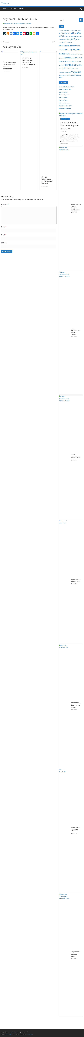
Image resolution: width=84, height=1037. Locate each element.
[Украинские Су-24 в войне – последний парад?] (64, 955)
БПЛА (75, 46)
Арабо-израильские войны (66, 86)
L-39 (72, 33)
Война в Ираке (63, 92)
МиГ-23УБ (79, 61)
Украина (76, 72)
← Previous (4, 42)
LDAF (76, 33)
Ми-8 (80, 58)
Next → (54, 42)
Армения (69, 42)
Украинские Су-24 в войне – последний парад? (76, 953)
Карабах (67, 57)
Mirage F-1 (66, 36)
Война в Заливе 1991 (73, 54)
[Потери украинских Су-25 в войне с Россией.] (48, 52)
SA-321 (71, 36)
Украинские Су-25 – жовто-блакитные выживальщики (28, 61)
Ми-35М (66, 61)
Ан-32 (64, 42)
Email (3, 235)
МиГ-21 (70, 61)
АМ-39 (64, 39)
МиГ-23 (74, 61)
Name (3, 227)
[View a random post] (81, 9)
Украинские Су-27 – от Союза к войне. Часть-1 (76, 829)
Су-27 (69, 68)
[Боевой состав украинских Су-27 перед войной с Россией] (64, 706)
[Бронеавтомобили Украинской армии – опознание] (9, 52)
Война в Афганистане (65, 89)
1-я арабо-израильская (64, 30)
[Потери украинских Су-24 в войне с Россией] (64, 457)
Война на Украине (64, 103)
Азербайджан (73, 39)
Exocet (71, 30)
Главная (5, 8)
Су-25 (64, 68)
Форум (21, 8)
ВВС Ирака (70, 49)
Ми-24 (61, 61)
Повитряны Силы (72, 64)
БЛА (71, 46)
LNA (79, 33)
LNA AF (61, 36)
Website (3, 243)
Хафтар (70, 75)
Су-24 (60, 68)
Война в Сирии (63, 100)
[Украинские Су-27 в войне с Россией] (64, 581)
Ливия (74, 57)
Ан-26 (60, 42)
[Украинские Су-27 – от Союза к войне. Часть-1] (64, 830)
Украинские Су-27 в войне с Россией (76, 580)
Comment (5, 204)
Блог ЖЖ (13, 8)
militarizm (71, 132)
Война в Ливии (63, 97)
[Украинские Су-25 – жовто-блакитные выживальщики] (29, 52)
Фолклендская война (63, 75)
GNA (60, 33)
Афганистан (64, 45)
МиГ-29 (61, 65)
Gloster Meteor (77, 30)
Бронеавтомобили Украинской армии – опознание (9, 65)
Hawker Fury (66, 33)
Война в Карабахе (64, 95)
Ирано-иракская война (65, 105)
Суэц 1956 (74, 68)
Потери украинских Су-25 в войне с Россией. (47, 180)
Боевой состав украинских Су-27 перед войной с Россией (76, 704)
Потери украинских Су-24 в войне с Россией (76, 455)
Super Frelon (78, 36)
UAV (60, 39)
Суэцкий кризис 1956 (65, 72)
